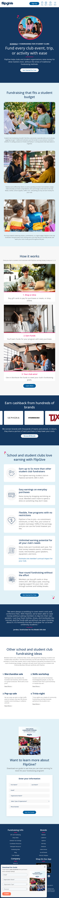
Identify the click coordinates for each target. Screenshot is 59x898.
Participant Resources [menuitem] (15, 846)
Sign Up (34, 3)
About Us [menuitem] (15, 863)
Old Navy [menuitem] (43, 843)
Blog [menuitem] (15, 852)
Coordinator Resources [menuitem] (15, 843)
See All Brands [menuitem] (43, 852)
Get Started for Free (29, 70)
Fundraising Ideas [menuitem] (15, 849)
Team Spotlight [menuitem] (15, 855)
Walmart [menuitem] (43, 834)
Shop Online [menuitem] (16, 837)
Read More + (8, 686)
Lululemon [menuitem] (43, 837)
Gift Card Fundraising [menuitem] (15, 834)
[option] (28, 418)
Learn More (29, 386)
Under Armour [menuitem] (43, 849)
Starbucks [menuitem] (43, 846)
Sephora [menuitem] (43, 840)
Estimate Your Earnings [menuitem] (15, 840)
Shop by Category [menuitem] (43, 855)
